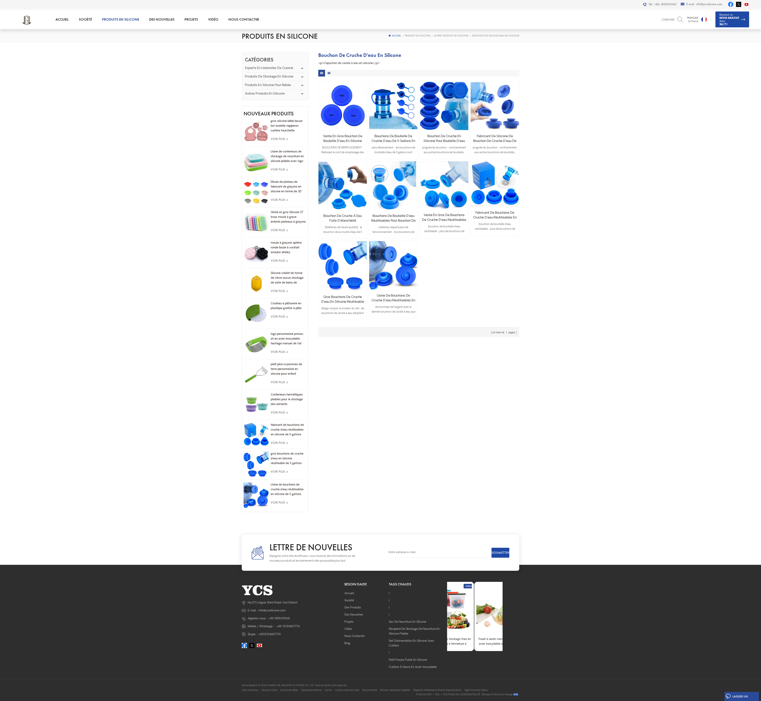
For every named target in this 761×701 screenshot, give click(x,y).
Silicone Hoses (269, 690)
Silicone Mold (369, 690)
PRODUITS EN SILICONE (120, 19)
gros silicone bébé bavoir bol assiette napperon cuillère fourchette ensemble (287, 126)
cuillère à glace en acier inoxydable (413, 667)
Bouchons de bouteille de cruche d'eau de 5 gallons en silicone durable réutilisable (393, 139)
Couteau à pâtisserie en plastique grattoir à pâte (286, 306)
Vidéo (213, 19)
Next (500, 616)
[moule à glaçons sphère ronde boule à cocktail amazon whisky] (256, 253)
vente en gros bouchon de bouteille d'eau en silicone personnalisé (342, 139)
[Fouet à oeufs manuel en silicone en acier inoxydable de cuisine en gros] (474, 609)
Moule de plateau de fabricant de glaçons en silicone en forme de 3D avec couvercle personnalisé (286, 187)
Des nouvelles (161, 19)
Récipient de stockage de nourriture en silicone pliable (414, 631)
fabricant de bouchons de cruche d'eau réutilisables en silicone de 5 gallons (287, 430)
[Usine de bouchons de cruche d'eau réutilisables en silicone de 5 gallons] (256, 495)
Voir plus (279, 138)
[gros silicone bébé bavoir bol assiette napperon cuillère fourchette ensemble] (256, 131)
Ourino (328, 690)
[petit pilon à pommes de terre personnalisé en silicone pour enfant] (256, 374)
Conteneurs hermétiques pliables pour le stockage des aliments (287, 399)
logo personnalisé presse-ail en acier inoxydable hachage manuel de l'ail (287, 339)
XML (437, 694)
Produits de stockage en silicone (269, 76)
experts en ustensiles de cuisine (269, 68)
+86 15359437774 (288, 626)
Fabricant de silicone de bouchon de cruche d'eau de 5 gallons (494, 139)
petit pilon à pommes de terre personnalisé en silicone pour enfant (286, 369)
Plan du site (424, 694)
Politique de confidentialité (461, 694)
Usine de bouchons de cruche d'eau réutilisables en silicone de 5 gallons (287, 489)
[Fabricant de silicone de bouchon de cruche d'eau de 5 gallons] (494, 105)
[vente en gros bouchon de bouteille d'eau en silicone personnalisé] (342, 105)
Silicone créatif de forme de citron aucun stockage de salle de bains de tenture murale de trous (287, 278)
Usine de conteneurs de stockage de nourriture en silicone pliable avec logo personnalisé (287, 157)
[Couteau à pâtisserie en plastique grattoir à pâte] (256, 314)
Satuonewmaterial (311, 690)
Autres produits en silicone (451, 35)
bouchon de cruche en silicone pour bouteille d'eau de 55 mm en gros (444, 139)
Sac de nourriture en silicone (407, 622)
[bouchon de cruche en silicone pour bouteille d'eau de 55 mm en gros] (444, 105)
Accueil (62, 19)
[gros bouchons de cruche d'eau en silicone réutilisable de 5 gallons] (256, 465)
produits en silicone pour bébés (268, 85)
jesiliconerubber (289, 690)
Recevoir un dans (729, 19)
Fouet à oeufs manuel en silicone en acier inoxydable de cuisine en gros (475, 641)
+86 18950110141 (665, 4)
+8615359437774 (269, 634)
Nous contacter (243, 19)
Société (85, 19)
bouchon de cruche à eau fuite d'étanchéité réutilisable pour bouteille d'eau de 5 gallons (342, 219)
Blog (347, 643)
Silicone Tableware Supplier (395, 690)
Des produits (352, 607)
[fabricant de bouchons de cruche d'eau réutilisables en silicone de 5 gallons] (256, 434)
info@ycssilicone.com (709, 4)
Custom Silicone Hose (347, 690)
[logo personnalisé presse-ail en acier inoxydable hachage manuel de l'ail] (256, 344)
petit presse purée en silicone (408, 660)
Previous (449, 616)
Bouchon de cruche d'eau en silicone (495, 35)
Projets (191, 19)
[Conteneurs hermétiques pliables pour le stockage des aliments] (256, 405)
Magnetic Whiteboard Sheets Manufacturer (437, 690)
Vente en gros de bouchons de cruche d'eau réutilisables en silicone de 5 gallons (444, 218)
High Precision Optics (476, 690)
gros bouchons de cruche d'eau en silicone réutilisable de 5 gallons (287, 458)
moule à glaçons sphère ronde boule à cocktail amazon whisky (286, 247)
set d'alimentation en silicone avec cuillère (411, 643)
